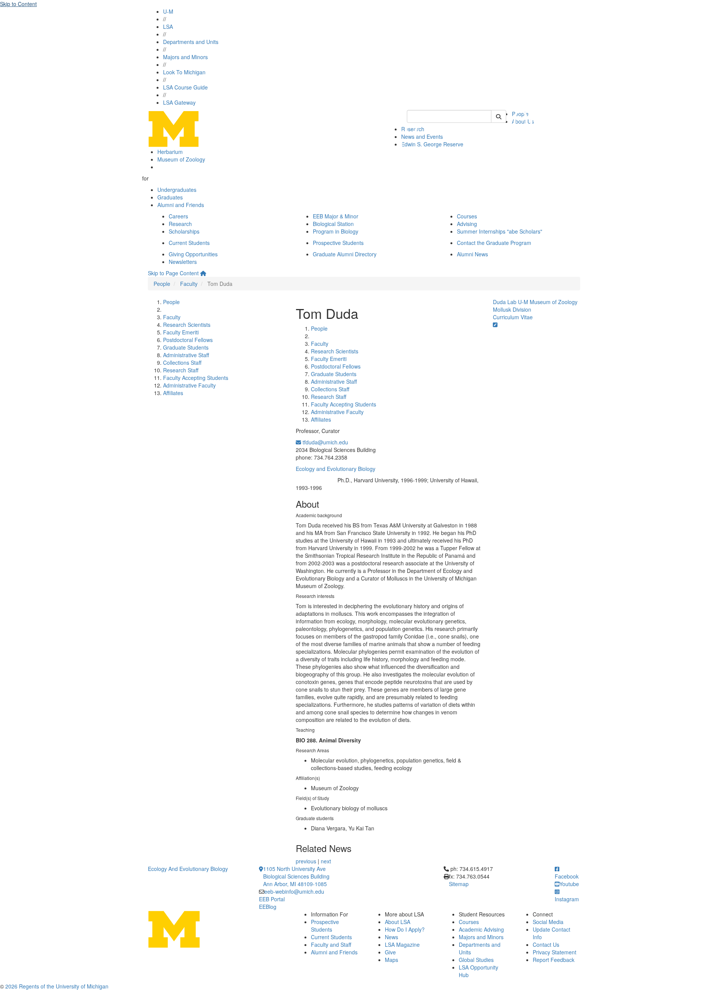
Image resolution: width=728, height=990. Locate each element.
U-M (168, 11)
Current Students (189, 242)
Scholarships (184, 231)
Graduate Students (186, 347)
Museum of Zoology (181, 159)
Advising (467, 223)
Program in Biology (335, 231)
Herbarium (170, 151)
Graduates (170, 197)
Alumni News (472, 254)
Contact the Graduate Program (494, 242)
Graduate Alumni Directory (345, 254)
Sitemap (459, 884)
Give (390, 952)
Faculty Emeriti (181, 332)
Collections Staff (182, 362)
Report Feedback (553, 959)
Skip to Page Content (173, 273)
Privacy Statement (554, 952)
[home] (203, 273)
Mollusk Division (512, 309)
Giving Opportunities (193, 254)
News (391, 937)
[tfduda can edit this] (495, 324)
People (162, 283)
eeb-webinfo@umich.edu (294, 891)
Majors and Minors (185, 57)
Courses (467, 216)
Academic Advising (481, 929)
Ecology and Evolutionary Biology (335, 468)
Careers (178, 216)
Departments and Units (190, 41)
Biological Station (333, 223)
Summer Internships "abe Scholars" (499, 231)
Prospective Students (338, 242)
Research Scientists (186, 324)
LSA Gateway (179, 102)
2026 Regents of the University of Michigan (56, 986)
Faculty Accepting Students (195, 377)
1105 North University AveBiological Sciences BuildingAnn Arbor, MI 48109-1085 (296, 876)
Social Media (548, 922)
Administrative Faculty (189, 385)
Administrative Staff (186, 355)
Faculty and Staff (331, 944)
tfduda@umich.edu (324, 442)
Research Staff (180, 370)
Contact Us (546, 944)
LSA (168, 26)
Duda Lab (504, 302)
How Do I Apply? (405, 929)
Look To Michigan (184, 72)
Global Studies (476, 959)
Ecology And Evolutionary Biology (188, 868)
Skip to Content (18, 4)
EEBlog (267, 906)
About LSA (397, 922)
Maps (391, 959)
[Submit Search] (498, 116)
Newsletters (183, 261)
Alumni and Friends (180, 205)
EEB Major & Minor (335, 216)
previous (306, 861)
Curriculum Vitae (513, 317)
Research (180, 223)
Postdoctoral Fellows (188, 340)
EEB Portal (272, 899)
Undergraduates (176, 189)
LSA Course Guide (185, 87)
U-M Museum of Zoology (547, 302)
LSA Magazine (402, 944)
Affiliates (173, 393)
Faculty (189, 283)
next (326, 861)
